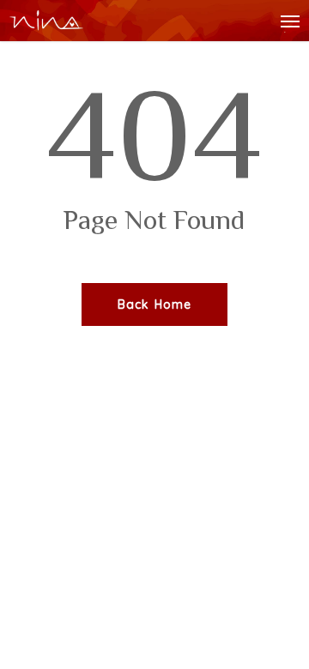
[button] (290, 20)
